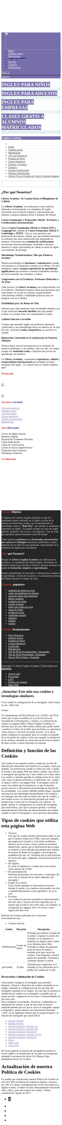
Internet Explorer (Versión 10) (23, 1029)
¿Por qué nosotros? (10, 408)
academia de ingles (17, 601)
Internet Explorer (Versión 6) (22, 1037)
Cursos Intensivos (9, 416)
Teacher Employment (11, 419)
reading (12, 621)
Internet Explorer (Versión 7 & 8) (24, 1034)
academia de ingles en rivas (21, 590)
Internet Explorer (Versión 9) (22, 1032)
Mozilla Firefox (16, 1023)
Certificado (13, 646)
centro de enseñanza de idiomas (23, 593)
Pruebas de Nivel (16, 641)
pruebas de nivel (16, 612)
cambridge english (17, 615)
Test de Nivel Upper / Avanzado (23, 657)
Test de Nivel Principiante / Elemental (26, 654)
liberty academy (16, 598)
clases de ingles (15, 610)
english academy (16, 604)
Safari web (13, 1043)
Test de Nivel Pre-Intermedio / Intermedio (28, 652)
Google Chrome (16, 1021)
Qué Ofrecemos (9, 413)
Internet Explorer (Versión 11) (23, 1026)
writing (11, 623)
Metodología (7, 422)
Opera (11, 1040)
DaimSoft (6, 668)
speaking (12, 618)
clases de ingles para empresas (22, 596)
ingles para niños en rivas (20, 607)
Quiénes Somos (8, 411)
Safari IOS (13, 1045)
